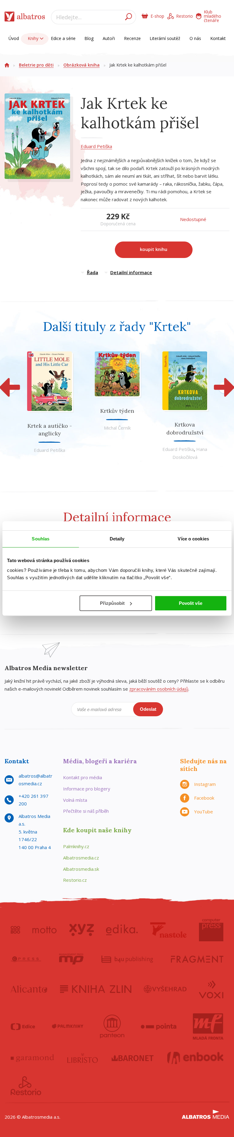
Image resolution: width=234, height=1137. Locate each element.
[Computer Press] (211, 930)
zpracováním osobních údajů (158, 689)
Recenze (132, 38)
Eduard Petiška (96, 146)
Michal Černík (117, 428)
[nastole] (168, 930)
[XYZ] (81, 930)
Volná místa (75, 800)
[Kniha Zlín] (95, 989)
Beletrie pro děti (36, 65)
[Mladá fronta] (208, 1026)
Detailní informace (131, 272)
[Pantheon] (112, 1026)
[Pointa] (159, 1026)
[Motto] (44, 930)
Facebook (204, 798)
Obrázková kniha (81, 65)
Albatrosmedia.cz (81, 858)
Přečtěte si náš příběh (86, 811)
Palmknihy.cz (76, 846)
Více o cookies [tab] (193, 538)
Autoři (109, 38)
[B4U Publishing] (127, 959)
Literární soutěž (165, 38)
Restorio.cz (75, 880)
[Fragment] (197, 959)
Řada (92, 272)
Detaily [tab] (117, 538)
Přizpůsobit (112, 603)
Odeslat (148, 709)
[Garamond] (32, 1058)
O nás (195, 38)
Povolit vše (190, 603)
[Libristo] (82, 1058)
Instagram (205, 784)
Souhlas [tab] (40, 538)
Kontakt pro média (82, 777)
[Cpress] (26, 959)
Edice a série (63, 38)
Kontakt (218, 38)
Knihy (34, 38)
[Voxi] (211, 989)
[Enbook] (195, 1058)
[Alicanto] (29, 989)
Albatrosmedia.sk (81, 869)
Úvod (14, 38)
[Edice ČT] (23, 1026)
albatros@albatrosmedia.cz (35, 780)
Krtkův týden (117, 410)
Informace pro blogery (86, 789)
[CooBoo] (15, 930)
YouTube (203, 811)
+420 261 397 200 (33, 800)
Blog (89, 38)
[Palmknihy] (68, 1026)
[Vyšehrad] (165, 989)
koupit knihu (153, 249)
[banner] (25, 18)
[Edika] (122, 930)
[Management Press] (71, 959)
